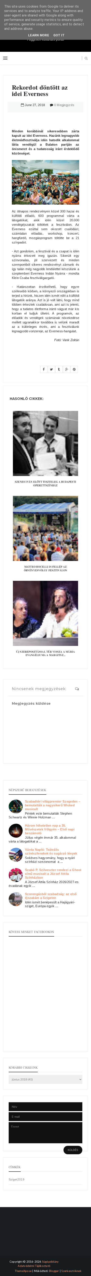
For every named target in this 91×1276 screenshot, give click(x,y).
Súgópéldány (50, 1261)
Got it (59, 35)
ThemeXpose (23, 1271)
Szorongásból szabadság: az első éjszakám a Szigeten (51, 896)
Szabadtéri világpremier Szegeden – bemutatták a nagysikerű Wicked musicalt (52, 805)
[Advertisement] (23, 1235)
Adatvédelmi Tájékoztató (34, 1266)
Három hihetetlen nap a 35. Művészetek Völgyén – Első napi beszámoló (49, 829)
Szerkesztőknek (71, 1271)
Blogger (54, 1271)
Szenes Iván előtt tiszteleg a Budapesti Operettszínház (45, 483)
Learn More (38, 35)
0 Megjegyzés (64, 105)
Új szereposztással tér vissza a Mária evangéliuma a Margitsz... (45, 653)
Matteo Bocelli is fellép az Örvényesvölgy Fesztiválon (45, 568)
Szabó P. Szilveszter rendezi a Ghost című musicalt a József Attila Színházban (53, 873)
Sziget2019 (16, 1179)
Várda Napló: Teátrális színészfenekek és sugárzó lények (51, 851)
